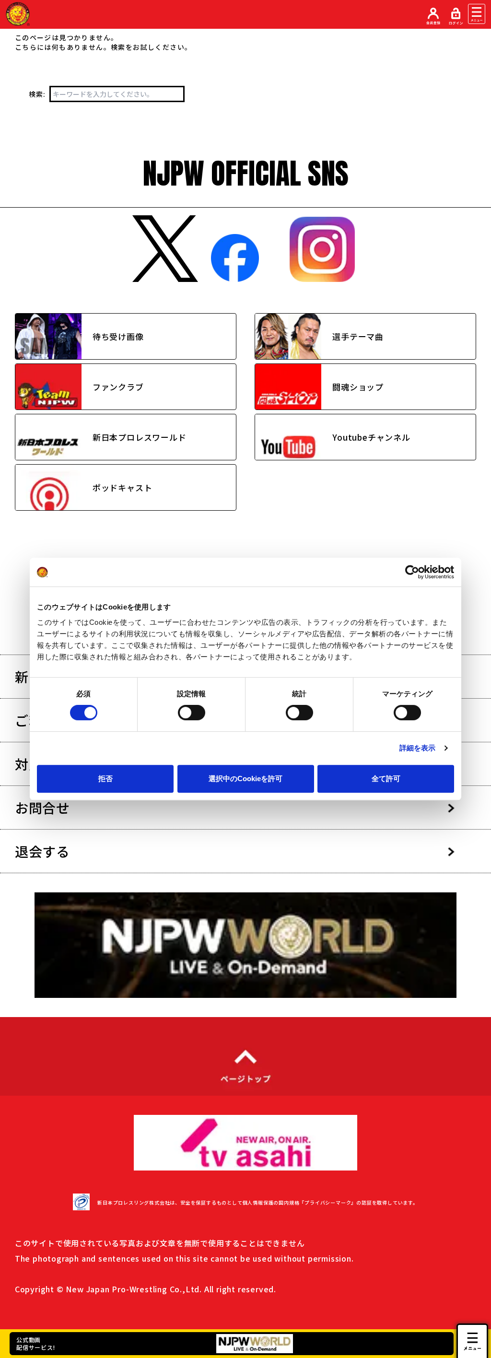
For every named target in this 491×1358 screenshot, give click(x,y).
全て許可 (386, 778)
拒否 (105, 778)
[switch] (191, 712)
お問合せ (42, 807)
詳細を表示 (417, 748)
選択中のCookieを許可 (245, 778)
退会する (42, 851)
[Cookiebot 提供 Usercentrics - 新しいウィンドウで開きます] (412, 572)
